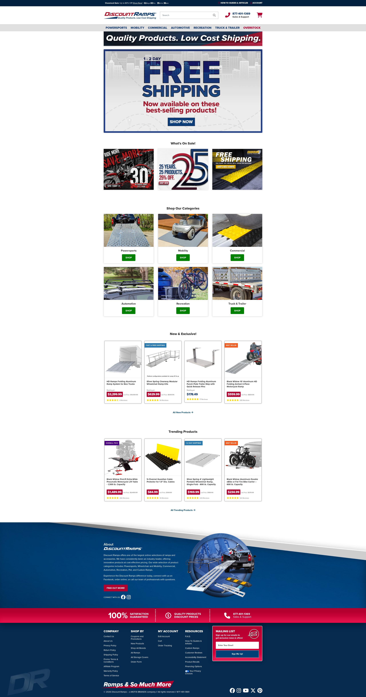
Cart (160, 641)
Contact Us (109, 636)
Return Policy (110, 650)
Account (257, 2)
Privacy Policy (110, 645)
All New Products (182, 412)
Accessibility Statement (195, 657)
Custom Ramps (192, 648)
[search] (214, 15)
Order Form (136, 661)
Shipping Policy (111, 654)
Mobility (137, 28)
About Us (108, 641)
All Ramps (135, 652)
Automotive (180, 28)
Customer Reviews (193, 652)
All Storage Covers (139, 657)
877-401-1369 (241, 13)
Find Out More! (116, 588)
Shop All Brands (138, 648)
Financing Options (193, 666)
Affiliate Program (111, 666)
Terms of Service (111, 675)
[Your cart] (259, 16)
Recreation (202, 28)
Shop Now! (137, 3)
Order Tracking (165, 645)
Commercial (157, 28)
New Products (137, 643)
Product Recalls (192, 661)
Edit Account (164, 636)
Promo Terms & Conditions (111, 660)
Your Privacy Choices (193, 672)
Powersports (116, 28)
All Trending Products (182, 510)
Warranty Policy (111, 671)
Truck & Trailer (227, 28)
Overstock (251, 28)
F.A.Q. (187, 636)
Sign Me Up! (237, 653)
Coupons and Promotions (137, 638)
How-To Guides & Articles (234, 2)
